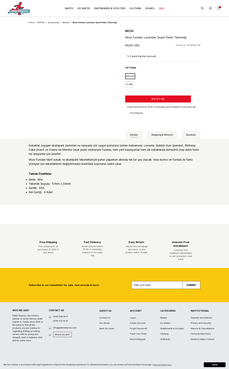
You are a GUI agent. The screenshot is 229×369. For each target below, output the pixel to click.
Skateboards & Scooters (172, 328)
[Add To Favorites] (198, 98)
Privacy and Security (201, 323)
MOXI (129, 31)
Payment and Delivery (201, 317)
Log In (133, 317)
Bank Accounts (106, 328)
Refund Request (138, 339)
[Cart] (218, 8)
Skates (163, 317)
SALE (161, 8)
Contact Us (104, 317)
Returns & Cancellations (202, 328)
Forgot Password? (138, 328)
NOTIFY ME (158, 99)
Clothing (164, 333)
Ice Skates (165, 323)
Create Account (138, 323)
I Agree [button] (215, 365)
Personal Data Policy (201, 333)
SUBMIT (191, 285)
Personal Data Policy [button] (162, 365)
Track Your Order (138, 333)
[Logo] (19, 8)
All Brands (165, 339)
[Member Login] (210, 8)
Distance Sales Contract (203, 339)
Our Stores (104, 323)
